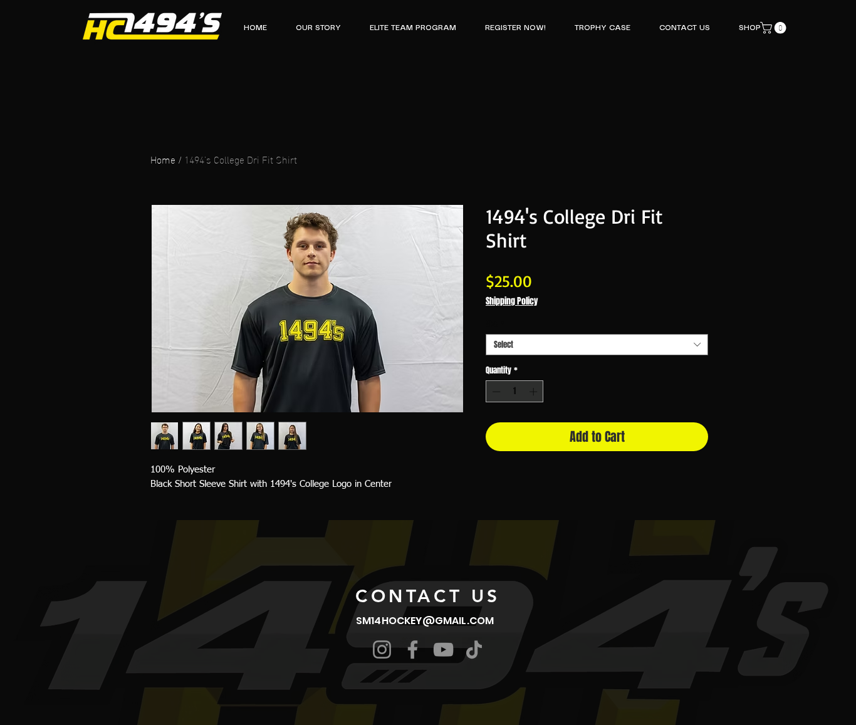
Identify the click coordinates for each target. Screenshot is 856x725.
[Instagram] (382, 649)
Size (495, 324)
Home (162, 159)
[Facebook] (412, 649)
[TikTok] (474, 649)
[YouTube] (443, 649)
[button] (774, 28)
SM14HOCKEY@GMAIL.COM (425, 620)
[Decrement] (495, 391)
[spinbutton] (515, 391)
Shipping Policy (512, 301)
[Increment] (534, 391)
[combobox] (597, 344)
